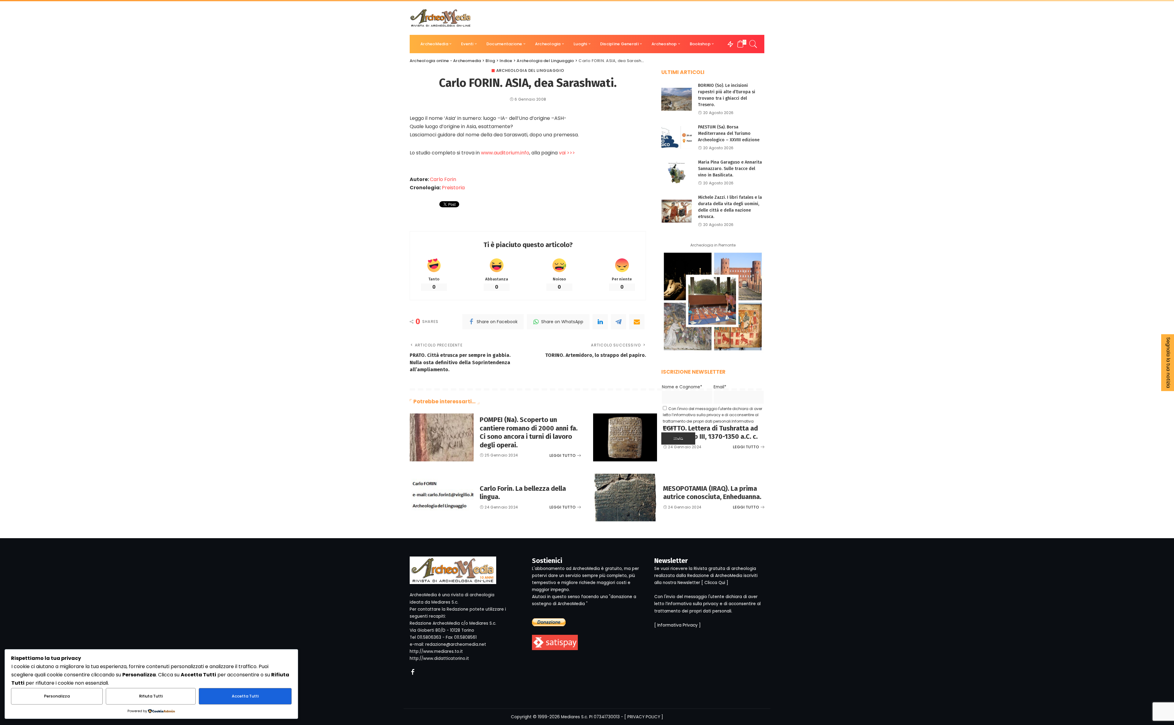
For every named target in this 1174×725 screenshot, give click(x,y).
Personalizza (57, 696)
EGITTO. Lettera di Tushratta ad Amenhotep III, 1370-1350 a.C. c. (710, 432)
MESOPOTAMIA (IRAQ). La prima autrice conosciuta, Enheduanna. (712, 492)
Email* (720, 387)
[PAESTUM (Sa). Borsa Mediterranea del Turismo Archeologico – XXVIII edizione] (676, 137)
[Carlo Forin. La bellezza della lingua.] (442, 498)
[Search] (753, 44)
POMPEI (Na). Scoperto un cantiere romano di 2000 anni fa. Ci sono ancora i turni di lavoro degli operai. (529, 432)
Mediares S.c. (574, 717)
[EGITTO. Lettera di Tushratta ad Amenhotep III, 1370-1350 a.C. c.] (625, 437)
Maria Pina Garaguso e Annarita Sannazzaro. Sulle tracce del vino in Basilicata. (730, 169)
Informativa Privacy (677, 625)
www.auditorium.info (505, 152)
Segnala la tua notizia (1168, 362)
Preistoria (453, 187)
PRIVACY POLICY (643, 717)
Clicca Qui (714, 583)
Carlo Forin (443, 179)
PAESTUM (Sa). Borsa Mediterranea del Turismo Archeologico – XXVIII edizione (728, 133)
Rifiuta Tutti (151, 696)
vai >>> (567, 152)
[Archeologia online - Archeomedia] (440, 18)
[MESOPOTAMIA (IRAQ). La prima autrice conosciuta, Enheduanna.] (625, 498)
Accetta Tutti (245, 696)
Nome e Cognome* (682, 387)
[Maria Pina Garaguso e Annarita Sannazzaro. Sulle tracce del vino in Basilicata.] (676, 172)
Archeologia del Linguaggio (530, 70)
